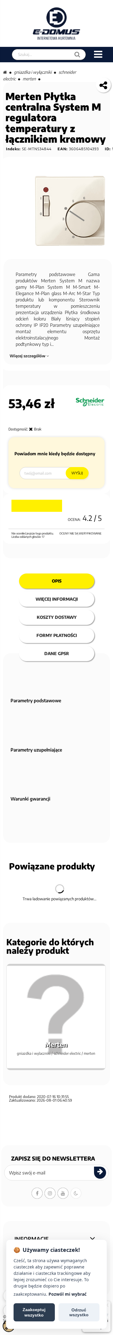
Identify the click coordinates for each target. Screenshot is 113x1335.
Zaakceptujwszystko (34, 1312)
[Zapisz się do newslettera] (100, 1173)
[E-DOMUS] (56, 23)
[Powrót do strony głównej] (5, 72)
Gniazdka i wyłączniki (33, 72)
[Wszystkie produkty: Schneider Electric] (90, 402)
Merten (29, 78)
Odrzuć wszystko (79, 1312)
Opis (56, 580)
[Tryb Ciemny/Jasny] (76, 1193)
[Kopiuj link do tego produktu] (103, 85)
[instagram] (50, 1193)
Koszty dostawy (57, 617)
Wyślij (77, 473)
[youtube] (63, 1193)
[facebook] (37, 1193)
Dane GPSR (56, 653)
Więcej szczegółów (28, 355)
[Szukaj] (77, 54)
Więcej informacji (57, 599)
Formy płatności (56, 635)
